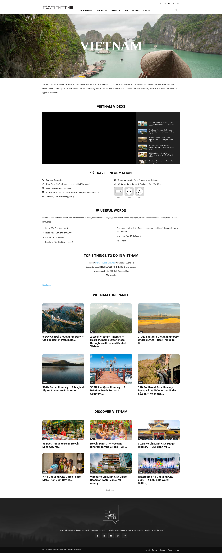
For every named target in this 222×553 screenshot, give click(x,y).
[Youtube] (178, 3)
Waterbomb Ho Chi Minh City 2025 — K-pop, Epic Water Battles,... (155, 480)
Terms (170, 550)
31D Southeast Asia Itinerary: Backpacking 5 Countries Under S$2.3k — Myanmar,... (157, 390)
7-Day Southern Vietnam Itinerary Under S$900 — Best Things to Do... (158, 340)
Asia (45, 332)
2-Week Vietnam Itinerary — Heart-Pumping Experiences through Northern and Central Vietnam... (108, 341)
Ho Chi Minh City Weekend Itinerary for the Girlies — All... (108, 445)
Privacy (177, 550)
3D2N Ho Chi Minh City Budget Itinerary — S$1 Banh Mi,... (156, 445)
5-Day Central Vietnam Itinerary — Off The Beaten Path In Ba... (63, 338)
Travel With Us (132, 10)
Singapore (102, 10)
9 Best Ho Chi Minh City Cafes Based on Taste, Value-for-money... (108, 480)
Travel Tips (116, 10)
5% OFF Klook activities (105, 263)
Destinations (86, 10)
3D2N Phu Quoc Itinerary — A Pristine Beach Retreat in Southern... (108, 390)
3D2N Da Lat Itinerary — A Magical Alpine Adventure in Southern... (63, 389)
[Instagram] (165, 3)
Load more (110, 490)
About (148, 550)
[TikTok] (173, 3)
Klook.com (46, 285)
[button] (176, 10)
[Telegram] (169, 3)
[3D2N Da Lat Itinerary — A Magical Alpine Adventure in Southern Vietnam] (63, 369)
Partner (154, 550)
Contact (162, 550)
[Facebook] (161, 3)
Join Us (146, 10)
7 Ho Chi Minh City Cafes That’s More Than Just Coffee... (61, 478)
